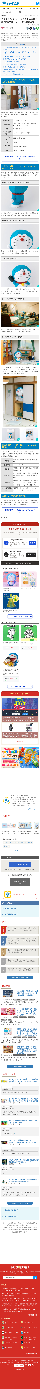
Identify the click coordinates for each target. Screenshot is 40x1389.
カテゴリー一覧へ (11, 850)
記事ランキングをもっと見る (20, 977)
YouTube (29, 1365)
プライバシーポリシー (7, 1362)
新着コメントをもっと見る (20, 1203)
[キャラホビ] (10, 3)
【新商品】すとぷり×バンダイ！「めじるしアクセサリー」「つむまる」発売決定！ (21, 969)
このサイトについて (12, 1360)
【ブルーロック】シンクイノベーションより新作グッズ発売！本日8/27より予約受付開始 (21, 960)
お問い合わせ (9, 1364)
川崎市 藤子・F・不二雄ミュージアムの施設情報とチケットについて (20, 70)
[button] (20, 97)
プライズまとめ (33, 8)
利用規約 (30, 1360)
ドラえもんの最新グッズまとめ (20, 686)
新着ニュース (6, 8)
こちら (24, 869)
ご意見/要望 (23, 1360)
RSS (33, 1365)
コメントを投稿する (20, 864)
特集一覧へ (21, 741)
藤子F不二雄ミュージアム (23, 842)
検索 (35, 1277)
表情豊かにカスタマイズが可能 (15, 59)
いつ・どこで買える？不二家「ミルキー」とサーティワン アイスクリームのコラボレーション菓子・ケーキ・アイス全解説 (19, 1300)
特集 (20, 12)
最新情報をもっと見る (20, 1066)
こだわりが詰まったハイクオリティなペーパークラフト (20, 53)
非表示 (22, 44)
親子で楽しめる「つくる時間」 (15, 67)
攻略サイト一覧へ (33, 1353)
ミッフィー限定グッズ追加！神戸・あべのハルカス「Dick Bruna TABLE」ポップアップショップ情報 (21, 941)
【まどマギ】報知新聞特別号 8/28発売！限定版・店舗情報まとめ (21, 951)
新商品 (6, 846)
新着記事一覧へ (33, 1315)
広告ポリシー (19, 1362)
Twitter (26, 1365)
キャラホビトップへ (18, 894)
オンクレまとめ (6, 12)
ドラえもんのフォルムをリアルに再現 (17, 56)
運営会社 (27, 1362)
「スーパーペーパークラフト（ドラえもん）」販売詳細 (20, 48)
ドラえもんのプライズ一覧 (20, 616)
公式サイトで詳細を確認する (13, 74)
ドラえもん (8, 842)
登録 (32, 543)
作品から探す (20, 8)
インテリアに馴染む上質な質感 (15, 64)
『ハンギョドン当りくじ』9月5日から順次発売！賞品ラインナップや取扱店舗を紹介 (21, 929)
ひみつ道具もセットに (12, 62)
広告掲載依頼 (35, 1362)
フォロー (31, 554)
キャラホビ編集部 (34, 25)
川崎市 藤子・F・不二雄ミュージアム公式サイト (20, 158)
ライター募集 (19, 1365)
